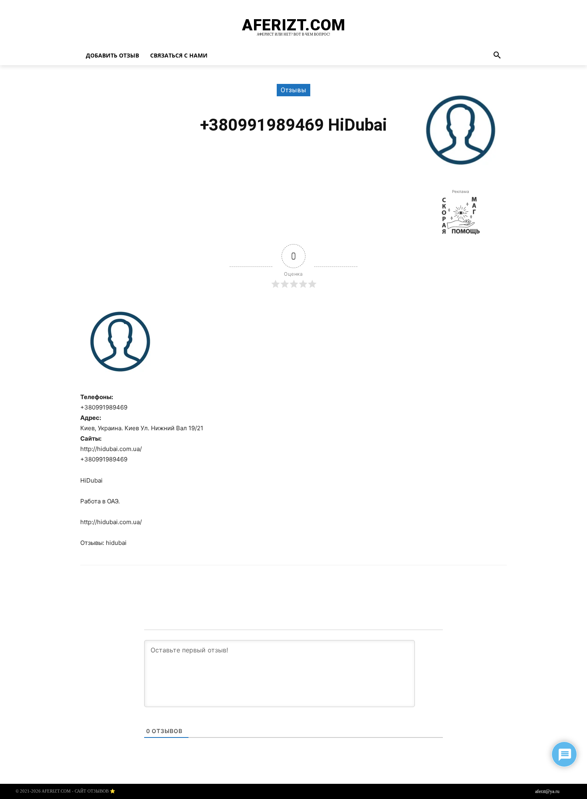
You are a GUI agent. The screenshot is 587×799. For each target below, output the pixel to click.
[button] (497, 55)
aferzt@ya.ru (547, 791)
